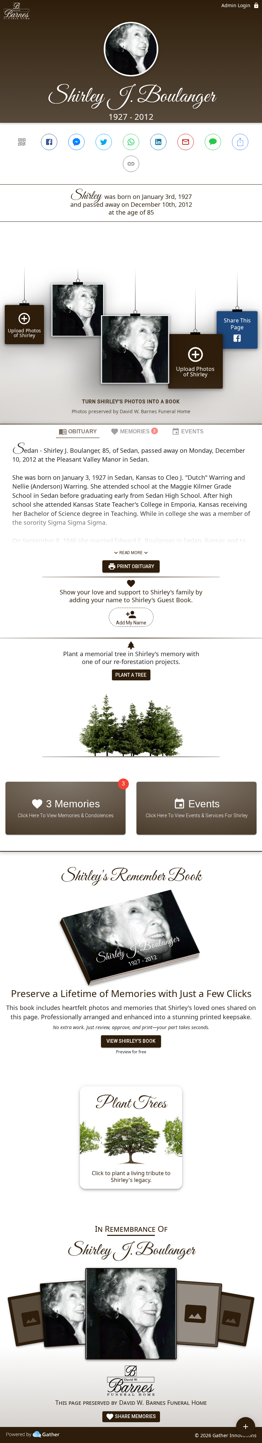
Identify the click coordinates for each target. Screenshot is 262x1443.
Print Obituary (135, 566)
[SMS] (213, 142)
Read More (131, 552)
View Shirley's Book (131, 1041)
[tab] (78, 431)
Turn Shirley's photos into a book (131, 401)
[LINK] (131, 164)
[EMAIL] (185, 142)
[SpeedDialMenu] (245, 1426)
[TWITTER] (104, 142)
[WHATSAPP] (131, 142)
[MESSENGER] (76, 142)
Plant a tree (130, 675)
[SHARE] (240, 142)
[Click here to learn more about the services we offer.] (131, 1381)
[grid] (131, 334)
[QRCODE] (22, 142)
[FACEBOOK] (49, 142)
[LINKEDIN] (158, 142)
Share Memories (135, 1416)
